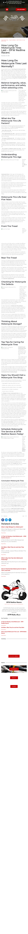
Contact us (15, 463)
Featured (12, 40)
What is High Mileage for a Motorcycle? (12, 527)
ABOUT (14, 677)
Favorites (4, 40)
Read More (3, 532)
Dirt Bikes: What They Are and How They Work (12, 627)
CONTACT (14, 669)
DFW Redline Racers (24, 450)
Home (14, 686)
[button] (7, 9)
